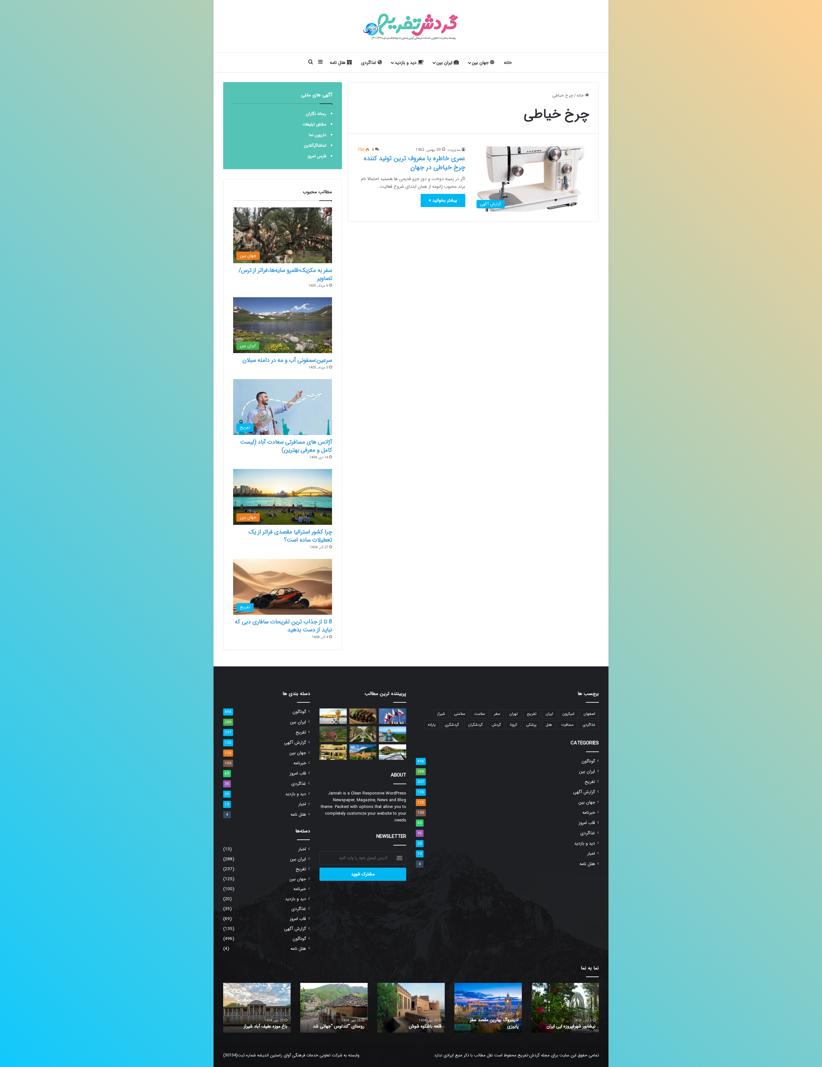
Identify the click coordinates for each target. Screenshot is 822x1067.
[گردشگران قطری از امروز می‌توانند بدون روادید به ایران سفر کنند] (392, 716)
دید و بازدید (406, 62)
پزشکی (531, 725)
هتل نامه (338, 62)
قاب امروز (587, 823)
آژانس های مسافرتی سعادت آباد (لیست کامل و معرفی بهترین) (286, 446)
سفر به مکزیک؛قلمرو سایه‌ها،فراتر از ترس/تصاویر (285, 274)
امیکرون (568, 714)
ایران (549, 714)
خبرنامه (588, 812)
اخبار (591, 853)
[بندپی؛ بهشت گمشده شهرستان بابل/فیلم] (333, 734)
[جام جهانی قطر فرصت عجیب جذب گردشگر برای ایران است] (333, 716)
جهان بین (481, 62)
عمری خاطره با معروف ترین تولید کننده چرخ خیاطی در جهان (414, 162)
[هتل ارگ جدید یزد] (333, 752)
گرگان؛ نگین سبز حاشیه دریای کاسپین (569, 1023)
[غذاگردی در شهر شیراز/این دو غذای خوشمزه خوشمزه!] (363, 716)
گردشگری (452, 725)
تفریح (532, 714)
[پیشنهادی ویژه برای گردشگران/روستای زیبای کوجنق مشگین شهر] (392, 752)
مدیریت (454, 150)
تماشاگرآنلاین (315, 145)
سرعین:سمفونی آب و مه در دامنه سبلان (287, 360)
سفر (497, 714)
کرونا (513, 725)
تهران (513, 714)
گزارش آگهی (584, 792)
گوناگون (588, 761)
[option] (565, 1008)
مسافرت (567, 725)
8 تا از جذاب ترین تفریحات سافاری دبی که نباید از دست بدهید (283, 625)
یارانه (432, 725)
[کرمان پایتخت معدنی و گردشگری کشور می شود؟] (363, 734)
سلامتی (459, 714)
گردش (496, 725)
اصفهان (589, 714)
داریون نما (317, 135)
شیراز (441, 714)
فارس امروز (316, 156)
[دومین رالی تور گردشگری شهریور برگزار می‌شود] (392, 734)
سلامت (479, 714)
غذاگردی (369, 62)
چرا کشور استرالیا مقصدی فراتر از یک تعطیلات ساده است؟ (290, 535)
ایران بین (445, 62)
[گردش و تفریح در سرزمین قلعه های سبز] (363, 752)
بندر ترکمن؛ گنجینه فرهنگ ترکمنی (257, 1026)
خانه (508, 62)
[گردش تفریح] (411, 26)
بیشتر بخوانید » (443, 200)
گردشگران (475, 725)
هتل (549, 725)
